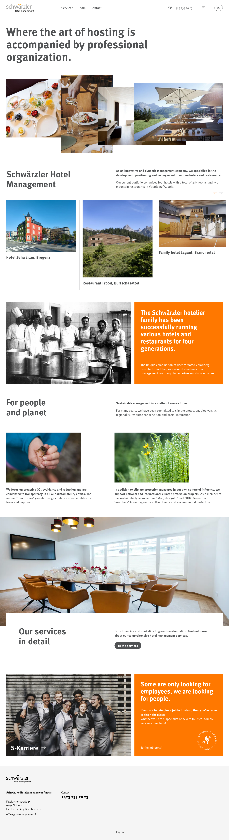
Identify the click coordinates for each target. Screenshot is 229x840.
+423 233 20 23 (74, 796)
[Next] (221, 193)
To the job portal (151, 747)
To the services (128, 645)
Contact (96, 7)
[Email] (203, 7)
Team (82, 7)
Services (67, 7)
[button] (50, 108)
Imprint (120, 832)
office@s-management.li (21, 814)
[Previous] (215, 193)
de (218, 8)
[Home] (32, 8)
